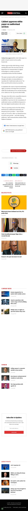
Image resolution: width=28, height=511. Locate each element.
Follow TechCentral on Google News (15, 125)
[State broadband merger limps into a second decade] (14, 225)
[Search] (26, 13)
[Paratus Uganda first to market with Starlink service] (5, 294)
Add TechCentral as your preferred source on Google (13, 130)
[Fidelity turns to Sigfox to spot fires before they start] (5, 311)
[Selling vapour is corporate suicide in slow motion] (5, 370)
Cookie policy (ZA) (7, 507)
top (15, 157)
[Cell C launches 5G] (5, 467)
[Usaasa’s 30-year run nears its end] (14, 248)
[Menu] (2, 13)
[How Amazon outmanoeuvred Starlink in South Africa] (5, 378)
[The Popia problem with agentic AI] (5, 386)
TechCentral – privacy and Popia (19, 507)
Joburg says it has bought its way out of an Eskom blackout (18, 490)
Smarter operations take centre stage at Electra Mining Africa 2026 (19, 301)
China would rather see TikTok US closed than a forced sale (20, 184)
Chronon (19, 504)
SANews (4, 29)
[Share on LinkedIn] (6, 33)
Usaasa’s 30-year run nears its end (11, 257)
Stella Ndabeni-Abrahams (7, 157)
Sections (6, 17)
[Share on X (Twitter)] (2, 33)
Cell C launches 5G (15, 465)
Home (2, 17)
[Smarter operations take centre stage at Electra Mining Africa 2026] (5, 302)
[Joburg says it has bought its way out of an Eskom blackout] (5, 490)
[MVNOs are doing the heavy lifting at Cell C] (5, 474)
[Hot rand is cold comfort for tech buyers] (5, 482)
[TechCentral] (14, 13)
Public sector (11, 17)
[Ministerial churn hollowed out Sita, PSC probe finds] (14, 202)
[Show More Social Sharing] (9, 33)
